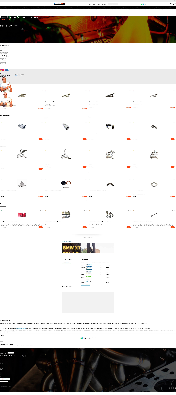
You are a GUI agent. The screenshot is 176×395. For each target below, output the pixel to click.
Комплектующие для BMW (6, 175)
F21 (9, 224)
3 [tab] (89, 112)
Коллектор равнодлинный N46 (5, 101)
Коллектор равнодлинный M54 (93, 101)
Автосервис (1, 363)
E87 (5, 105)
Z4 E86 (144, 194)
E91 (9, 105)
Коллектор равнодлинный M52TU (49, 101)
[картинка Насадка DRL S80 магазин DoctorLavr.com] (66, 127)
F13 (18, 225)
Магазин (1, 364)
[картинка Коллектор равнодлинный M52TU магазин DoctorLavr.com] (66, 95)
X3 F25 (156, 225)
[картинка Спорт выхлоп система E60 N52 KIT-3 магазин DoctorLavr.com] (154, 154)
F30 (27, 224)
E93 (13, 105)
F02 (28, 225)
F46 (16, 224)
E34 (49, 105)
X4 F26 (158, 225)
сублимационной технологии (21, 328)
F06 (15, 225)
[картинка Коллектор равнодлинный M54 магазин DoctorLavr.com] (110, 95)
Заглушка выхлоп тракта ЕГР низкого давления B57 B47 (53, 190)
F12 (17, 225)
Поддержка (1, 377)
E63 (12, 225)
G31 (10, 225)
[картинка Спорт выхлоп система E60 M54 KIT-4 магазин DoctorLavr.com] (110, 154)
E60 (91, 104)
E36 (45, 105)
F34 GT (31, 224)
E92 (11, 105)
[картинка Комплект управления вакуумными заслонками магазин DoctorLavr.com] (110, 127)
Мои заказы (1, 368)
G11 (32, 225)
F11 (91, 224)
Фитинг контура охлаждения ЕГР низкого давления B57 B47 (97, 190)
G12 (34, 225)
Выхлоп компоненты (5, 115)
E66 (23, 225)
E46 (47, 105)
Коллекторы (3, 86)
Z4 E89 (172, 225)
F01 (26, 225)
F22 (11, 224)
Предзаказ (40, 168)
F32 (32, 224)
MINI (104, 4)
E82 (3, 105)
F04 (31, 225)
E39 (50, 105)
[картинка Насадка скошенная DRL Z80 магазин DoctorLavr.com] (22, 127)
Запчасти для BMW (3, 206)
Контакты (1, 367)
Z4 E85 (141, 104)
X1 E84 (15, 105)
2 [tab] (88, 172)
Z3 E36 (54, 105)
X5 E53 (97, 104)
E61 (93, 104)
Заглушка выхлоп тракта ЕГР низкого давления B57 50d (9, 190)
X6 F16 (165, 225)
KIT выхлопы (3, 146)
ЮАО (5, 104)
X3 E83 (136, 104)
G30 (9, 225)
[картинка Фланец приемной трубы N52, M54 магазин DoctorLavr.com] (154, 184)
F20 (8, 224)
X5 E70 (137, 194)
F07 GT (7, 225)
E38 (52, 105)
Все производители (85, 284)
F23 (12, 224)
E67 (24, 225)
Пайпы (1, 373)
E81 (1, 105)
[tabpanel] (22, 100)
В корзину (40, 108)
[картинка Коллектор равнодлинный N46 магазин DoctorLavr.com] (22, 95)
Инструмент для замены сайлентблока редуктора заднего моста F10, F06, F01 (100, 221)
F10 (3, 225)
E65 (94, 104)
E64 (13, 225)
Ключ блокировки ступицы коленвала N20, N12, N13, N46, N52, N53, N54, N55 (143, 221)
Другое (1, 203)
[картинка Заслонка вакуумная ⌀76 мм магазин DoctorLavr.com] (154, 127)
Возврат (1, 376)
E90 (8, 105)
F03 (29, 225)
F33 (34, 224)
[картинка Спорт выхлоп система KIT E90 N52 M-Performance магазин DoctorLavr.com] (66, 154)
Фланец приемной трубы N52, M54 (138, 190)
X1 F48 (39, 225)
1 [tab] (86, 112)
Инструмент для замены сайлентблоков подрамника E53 (53, 221)
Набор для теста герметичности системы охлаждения (8, 221)
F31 (28, 224)
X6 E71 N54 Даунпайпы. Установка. (67, 241)
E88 (6, 105)
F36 (35, 224)
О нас (16, 75)
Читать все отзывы (66, 262)
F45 (14, 224)
